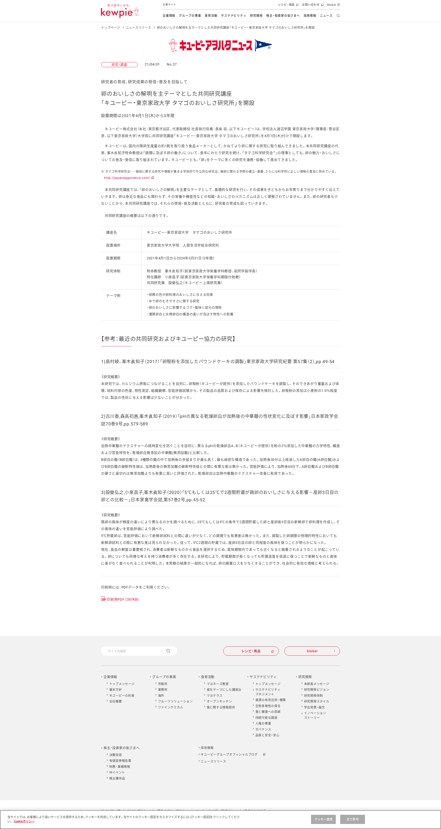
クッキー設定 (323, 819)
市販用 (162, 684)
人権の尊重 (263, 723)
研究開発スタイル (316, 701)
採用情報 (310, 15)
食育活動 (211, 15)
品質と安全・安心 (267, 735)
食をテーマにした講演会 (224, 689)
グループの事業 (190, 15)
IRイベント (117, 772)
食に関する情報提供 (221, 707)
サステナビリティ (233, 15)
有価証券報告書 (120, 760)
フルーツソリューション (175, 701)
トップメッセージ (122, 684)
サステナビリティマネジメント (268, 692)
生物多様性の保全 (268, 706)
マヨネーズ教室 (218, 684)
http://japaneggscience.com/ (128, 178)
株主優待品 (117, 778)
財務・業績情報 (119, 766)
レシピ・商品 (288, 6)
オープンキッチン (219, 701)
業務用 (162, 689)
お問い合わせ (312, 6)
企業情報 (169, 15)
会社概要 (115, 701)
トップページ (110, 27)
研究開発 (256, 15)
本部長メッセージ (316, 684)
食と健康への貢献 (268, 711)
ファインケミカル (170, 707)
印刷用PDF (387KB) (123, 599)
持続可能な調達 (266, 717)
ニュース (326, 15)
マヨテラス (215, 695)
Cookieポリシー (24, 821)
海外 (161, 695)
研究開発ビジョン (316, 689)
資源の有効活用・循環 (270, 700)
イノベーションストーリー (315, 715)
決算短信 (115, 755)
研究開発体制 (313, 695)
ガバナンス (263, 729)
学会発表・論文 (314, 707)
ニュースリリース (138, 27)
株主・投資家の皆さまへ (283, 15)
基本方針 (115, 689)
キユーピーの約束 (122, 695)
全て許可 (353, 819)
